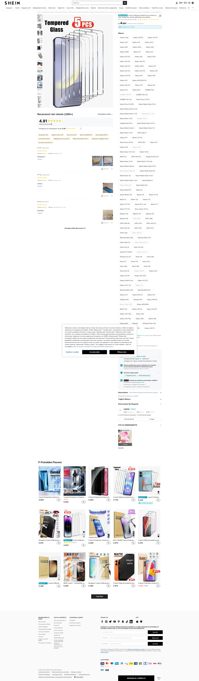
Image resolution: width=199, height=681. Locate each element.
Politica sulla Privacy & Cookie (136, 649)
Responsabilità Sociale (44, 629)
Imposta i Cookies (76, 672)
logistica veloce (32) (57, 135)
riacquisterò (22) (43, 135)
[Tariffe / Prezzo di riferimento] (127, 23)
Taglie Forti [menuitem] (61, 8)
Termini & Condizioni (44, 674)
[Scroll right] (193, 8)
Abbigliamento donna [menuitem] (39, 8)
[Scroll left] (190, 8)
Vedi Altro (99, 596)
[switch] (80, 129)
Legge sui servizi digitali (43, 639)
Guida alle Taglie (58, 633)
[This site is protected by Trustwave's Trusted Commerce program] (102, 670)
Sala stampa (41, 634)
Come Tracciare (58, 630)
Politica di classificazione (58, 644)
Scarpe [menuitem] (121, 8)
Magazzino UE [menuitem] (26, 8)
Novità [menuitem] (17, 8)
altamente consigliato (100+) (100, 138)
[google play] (141, 622)
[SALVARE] (159, 678)
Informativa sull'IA (57, 674)
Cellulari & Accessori (48, 12)
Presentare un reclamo (44, 643)
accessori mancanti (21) (45, 142)
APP (137, 617)
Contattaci (72, 620)
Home (39, 12)
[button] (189, 3)
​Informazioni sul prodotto (58, 647)
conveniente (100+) (44, 138)
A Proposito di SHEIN (44, 624)
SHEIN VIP (57, 635)
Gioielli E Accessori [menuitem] (131, 8)
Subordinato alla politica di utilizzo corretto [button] (136, 368)
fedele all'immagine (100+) (80, 138)
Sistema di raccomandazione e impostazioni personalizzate (55, 677)
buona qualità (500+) (102, 135)
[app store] (137, 622)
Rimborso (56, 625)
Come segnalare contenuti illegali (58, 640)
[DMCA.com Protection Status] (107, 670)
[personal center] (176, 3)
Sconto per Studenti (43, 631)
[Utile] (102, 169)
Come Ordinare (58, 628)
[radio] (124, 37)
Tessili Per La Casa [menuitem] (157, 8)
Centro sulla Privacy (44, 672)
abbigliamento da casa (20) (61, 138)
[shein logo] (12, 3)
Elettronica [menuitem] (183, 8)
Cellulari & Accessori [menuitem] (171, 8)
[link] (181, 3)
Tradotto (39, 159)
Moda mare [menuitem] (51, 8)
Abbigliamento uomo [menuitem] (82, 8)
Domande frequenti (74, 623)
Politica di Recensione (44, 124)
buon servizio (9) (71, 135)
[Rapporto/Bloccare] (111, 169)
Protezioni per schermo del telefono (78, 12)
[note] (145, 503)
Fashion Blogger (43, 626)
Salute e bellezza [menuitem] (144, 8)
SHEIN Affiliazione (59, 638)
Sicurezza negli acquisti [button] (131, 372)
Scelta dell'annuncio (84, 674)
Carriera (40, 636)
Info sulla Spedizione (60, 620)
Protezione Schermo (61, 12)
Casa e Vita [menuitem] (70, 8)
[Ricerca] (125, 3)
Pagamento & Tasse (75, 625)
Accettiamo (105, 660)
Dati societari (42, 622)
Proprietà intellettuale (70, 674)
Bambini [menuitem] (93, 8)
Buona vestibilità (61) (86, 135)
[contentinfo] (132, 664)
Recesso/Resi (58, 623)
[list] (117, 621)
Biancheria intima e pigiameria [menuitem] (107, 8)
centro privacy (104, 652)
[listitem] (125, 436)
